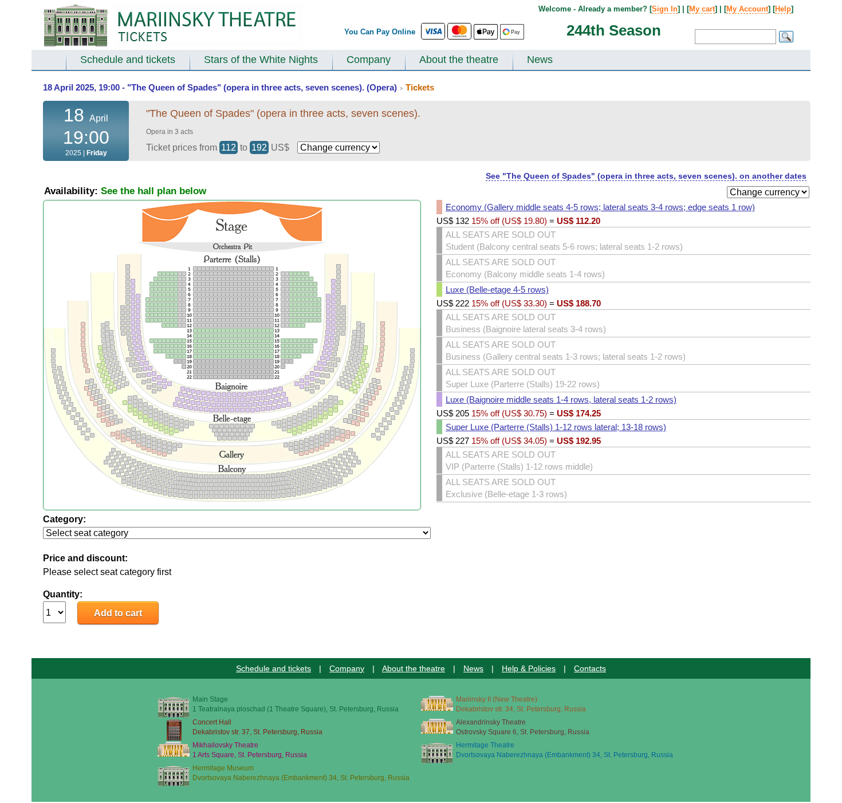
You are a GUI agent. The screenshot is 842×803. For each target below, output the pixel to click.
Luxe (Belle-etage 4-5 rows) (497, 289)
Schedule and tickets (127, 59)
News (540, 59)
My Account (747, 9)
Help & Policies (529, 668)
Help (783, 9)
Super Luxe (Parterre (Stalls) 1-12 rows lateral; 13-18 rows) (556, 427)
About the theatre (458, 59)
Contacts (590, 668)
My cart (702, 9)
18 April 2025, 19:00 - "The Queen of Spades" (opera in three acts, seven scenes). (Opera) (220, 87)
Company (369, 59)
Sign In (665, 9)
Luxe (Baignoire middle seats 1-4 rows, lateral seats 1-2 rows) (561, 399)
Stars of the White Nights (261, 59)
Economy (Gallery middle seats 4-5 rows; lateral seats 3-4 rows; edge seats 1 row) (600, 207)
